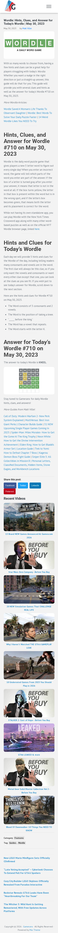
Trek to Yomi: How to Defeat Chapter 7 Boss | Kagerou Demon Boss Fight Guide (26, 452)
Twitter (23, 485)
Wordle (21, 842)
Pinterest (10, 491)
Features (19, 838)
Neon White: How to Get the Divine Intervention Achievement (27, 440)
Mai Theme (35, 930)
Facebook (10, 485)
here (37, 229)
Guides (12, 842)
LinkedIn (35, 485)
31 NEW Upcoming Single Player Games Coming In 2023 (28, 428)
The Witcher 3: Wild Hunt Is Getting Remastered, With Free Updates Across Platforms (25, 908)
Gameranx (28, 926)
